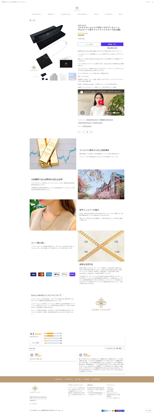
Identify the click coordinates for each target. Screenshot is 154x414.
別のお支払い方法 (112, 48)
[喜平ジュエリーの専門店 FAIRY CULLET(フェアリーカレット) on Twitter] (30, 404)
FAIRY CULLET (82, 25)
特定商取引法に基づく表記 (113, 394)
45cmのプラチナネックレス (92, 120)
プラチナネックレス (87, 126)
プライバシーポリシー (112, 393)
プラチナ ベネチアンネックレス (84, 123)
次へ (34, 20)
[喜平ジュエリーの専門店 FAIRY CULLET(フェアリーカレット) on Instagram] (34, 404)
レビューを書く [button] (35, 343)
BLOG (120, 14)
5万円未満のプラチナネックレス (106, 120)
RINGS (96, 14)
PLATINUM (108, 14)
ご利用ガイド (110, 388)
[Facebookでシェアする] (83, 132)
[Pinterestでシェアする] (87, 132)
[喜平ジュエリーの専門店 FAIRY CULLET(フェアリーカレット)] (77, 8)
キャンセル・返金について (113, 398)
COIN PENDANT (82, 14)
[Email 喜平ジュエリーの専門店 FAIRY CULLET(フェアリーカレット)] (36, 404)
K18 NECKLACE (36, 14)
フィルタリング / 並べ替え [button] (114, 348)
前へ (31, 20)
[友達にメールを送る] (91, 132)
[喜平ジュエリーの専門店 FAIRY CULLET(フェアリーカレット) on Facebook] (32, 404)
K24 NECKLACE (65, 14)
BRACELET (51, 14)
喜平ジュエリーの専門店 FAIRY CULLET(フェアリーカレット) (48, 410)
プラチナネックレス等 (97, 123)
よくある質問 (110, 389)
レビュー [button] (32, 348)
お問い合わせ (110, 391)
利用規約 (109, 396)
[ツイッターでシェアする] (79, 132)
